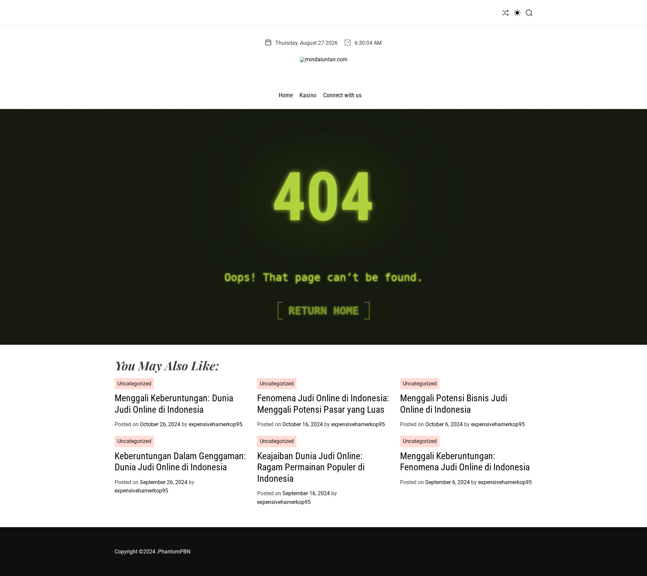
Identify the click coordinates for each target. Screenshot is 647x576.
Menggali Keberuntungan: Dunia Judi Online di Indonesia (174, 404)
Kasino (308, 95)
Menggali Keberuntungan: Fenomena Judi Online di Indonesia (465, 461)
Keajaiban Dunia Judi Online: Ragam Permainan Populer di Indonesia (311, 467)
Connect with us (342, 95)
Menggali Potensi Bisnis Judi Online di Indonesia (453, 404)
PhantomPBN (174, 551)
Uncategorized (134, 383)
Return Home (323, 310)
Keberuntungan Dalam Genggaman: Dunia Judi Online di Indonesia (180, 461)
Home (286, 95)
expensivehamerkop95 (215, 424)
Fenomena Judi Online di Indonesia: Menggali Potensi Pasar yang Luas (323, 404)
